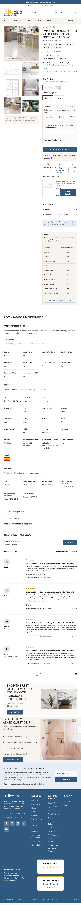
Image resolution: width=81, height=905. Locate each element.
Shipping (45, 209)
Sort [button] (5, 551)
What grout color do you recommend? (17, 742)
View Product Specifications (60, 300)
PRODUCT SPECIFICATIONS (14, 326)
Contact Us (71, 172)
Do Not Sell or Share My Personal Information (58, 900)
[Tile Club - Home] (13, 12)
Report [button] (44, 577)
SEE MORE (15, 712)
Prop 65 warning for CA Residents (18, 524)
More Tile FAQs (13, 759)
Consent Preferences (35, 900)
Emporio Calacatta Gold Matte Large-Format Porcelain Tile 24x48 (66, 183)
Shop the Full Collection (51, 52)
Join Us (73, 223)
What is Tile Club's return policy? (15, 737)
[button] (48, 27)
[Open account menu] (66, 12)
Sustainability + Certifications (55, 215)
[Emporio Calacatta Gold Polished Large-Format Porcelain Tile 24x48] (51, 87)
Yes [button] (41, 577)
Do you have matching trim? (14, 748)
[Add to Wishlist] (77, 27)
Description (47, 204)
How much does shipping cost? (15, 754)
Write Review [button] (70, 543)
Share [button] (49, 577)
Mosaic (59, 98)
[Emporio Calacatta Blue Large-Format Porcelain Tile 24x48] (58, 87)
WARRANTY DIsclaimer (13, 519)
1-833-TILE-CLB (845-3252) (43, 6)
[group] (14, 541)
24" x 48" (48, 98)
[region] (59, 140)
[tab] (62, 551)
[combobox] (40, 12)
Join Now (66, 779)
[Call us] (62, 12)
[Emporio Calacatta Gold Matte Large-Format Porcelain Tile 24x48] (45, 87)
